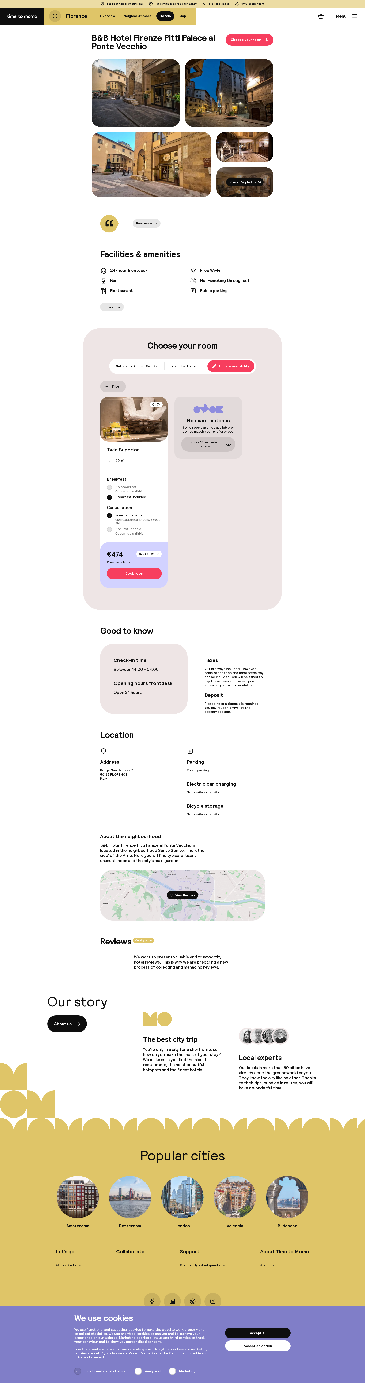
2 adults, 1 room (184, 366)
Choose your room (246, 39)
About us (63, 1024)
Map (182, 16)
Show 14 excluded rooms (205, 444)
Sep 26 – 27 (147, 554)
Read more (144, 223)
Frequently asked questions (202, 1265)
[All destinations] (55, 16)
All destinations (68, 1265)
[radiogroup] (134, 492)
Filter (116, 386)
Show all (109, 307)
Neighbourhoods (137, 16)
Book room (134, 573)
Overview (107, 16)
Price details (116, 562)
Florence (76, 16)
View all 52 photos (243, 182)
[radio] (109, 487)
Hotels (165, 16)
